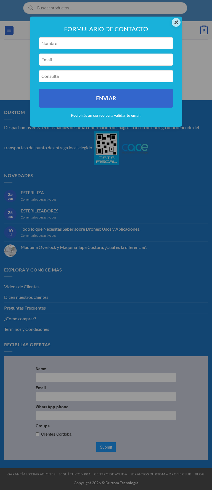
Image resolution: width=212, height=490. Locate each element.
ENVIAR (106, 98)
